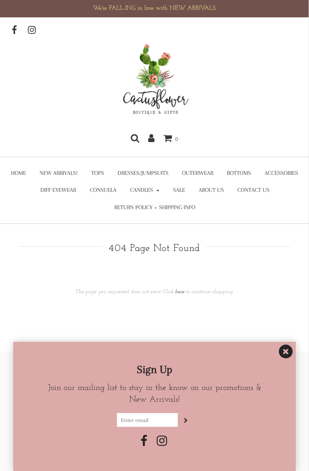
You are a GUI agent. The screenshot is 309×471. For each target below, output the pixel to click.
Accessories (281, 173)
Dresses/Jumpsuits (143, 173)
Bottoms (239, 173)
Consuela (103, 190)
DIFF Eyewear (58, 190)
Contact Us (253, 190)
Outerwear (197, 173)
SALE (179, 190)
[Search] (135, 137)
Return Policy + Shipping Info (154, 207)
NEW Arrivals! (59, 173)
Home (18, 173)
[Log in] (151, 137)
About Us (211, 190)
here (179, 292)
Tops (97, 173)
